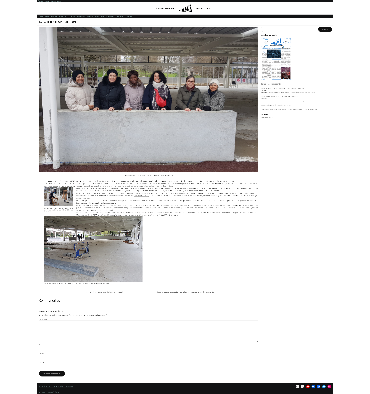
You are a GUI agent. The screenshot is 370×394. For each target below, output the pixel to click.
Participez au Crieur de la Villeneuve (56, 386)
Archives (264, 114)
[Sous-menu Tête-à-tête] (84, 16)
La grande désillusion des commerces (279, 105)
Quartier (149, 175)
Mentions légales (56, 1)
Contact (47, 1)
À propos (40, 1)
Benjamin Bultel (131, 175)
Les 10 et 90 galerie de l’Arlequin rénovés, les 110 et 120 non (196, 191)
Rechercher (325, 29)
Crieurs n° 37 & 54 (141, 195)
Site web (41, 363)
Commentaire (43, 319)
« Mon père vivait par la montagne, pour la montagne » (288, 88)
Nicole (263, 96)
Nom (41, 344)
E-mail (41, 354)
